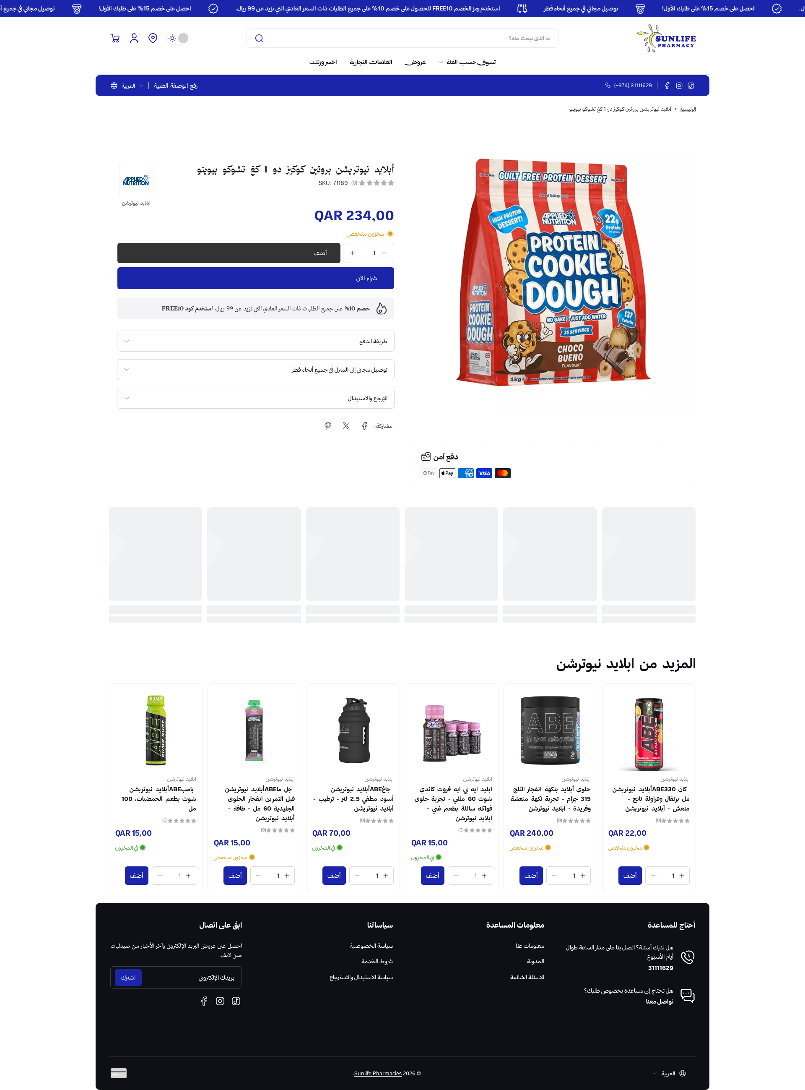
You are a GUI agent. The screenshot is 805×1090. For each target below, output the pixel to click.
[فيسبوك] (667, 86)
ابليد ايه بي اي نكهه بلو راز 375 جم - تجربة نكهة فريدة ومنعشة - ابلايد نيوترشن (454, 798)
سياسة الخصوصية (371, 945)
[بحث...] (259, 38)
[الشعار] (666, 38)
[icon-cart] (115, 38)
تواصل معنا (659, 1001)
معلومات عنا (530, 945)
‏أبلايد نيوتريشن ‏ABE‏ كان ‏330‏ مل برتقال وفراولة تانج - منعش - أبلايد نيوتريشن (255, 798)
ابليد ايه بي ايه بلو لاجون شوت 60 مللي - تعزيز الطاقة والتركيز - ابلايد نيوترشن (553, 798)
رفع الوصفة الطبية (175, 85)
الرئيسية (688, 108)
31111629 (660, 968)
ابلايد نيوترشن (675, 778)
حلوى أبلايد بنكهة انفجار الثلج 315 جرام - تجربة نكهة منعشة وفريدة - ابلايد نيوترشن (156, 798)
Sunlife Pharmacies (378, 1073)
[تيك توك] (691, 86)
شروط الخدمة (377, 961)
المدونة (535, 961)
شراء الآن (366, 278)
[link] (464, 62)
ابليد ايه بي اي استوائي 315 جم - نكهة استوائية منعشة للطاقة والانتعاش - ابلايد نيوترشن (653, 803)
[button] (153, 38)
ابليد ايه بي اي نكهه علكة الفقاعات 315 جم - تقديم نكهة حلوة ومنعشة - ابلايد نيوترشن (358, 803)
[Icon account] (134, 38)
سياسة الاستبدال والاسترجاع (361, 977)
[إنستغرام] (679, 86)
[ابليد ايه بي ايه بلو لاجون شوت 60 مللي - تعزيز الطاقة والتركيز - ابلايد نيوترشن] (550, 730)
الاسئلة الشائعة (527, 977)
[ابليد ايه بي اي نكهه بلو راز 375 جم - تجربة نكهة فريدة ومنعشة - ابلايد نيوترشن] (451, 730)
